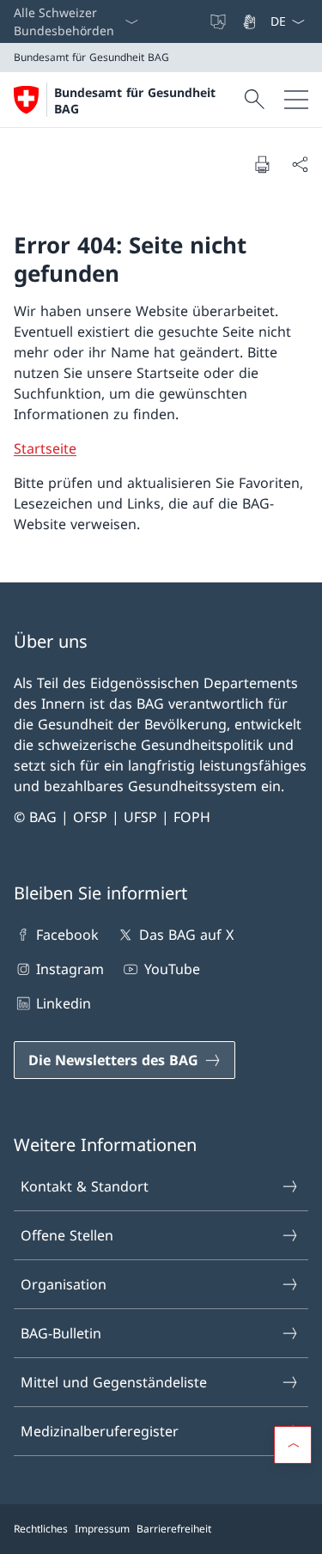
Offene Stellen (67, 1235)
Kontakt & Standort (85, 1186)
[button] (293, 1445)
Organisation (63, 1284)
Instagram (70, 969)
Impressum (102, 1528)
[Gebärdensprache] (250, 21)
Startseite (45, 448)
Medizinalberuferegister (100, 1431)
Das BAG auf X (186, 934)
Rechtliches (41, 1528)
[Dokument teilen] (300, 164)
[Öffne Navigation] (296, 99)
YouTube (171, 969)
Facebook (67, 934)
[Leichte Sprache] (219, 21)
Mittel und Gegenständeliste (114, 1382)
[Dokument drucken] (262, 164)
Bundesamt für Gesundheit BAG (135, 100)
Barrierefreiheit (174, 1528)
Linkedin (63, 1003)
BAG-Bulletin (61, 1333)
